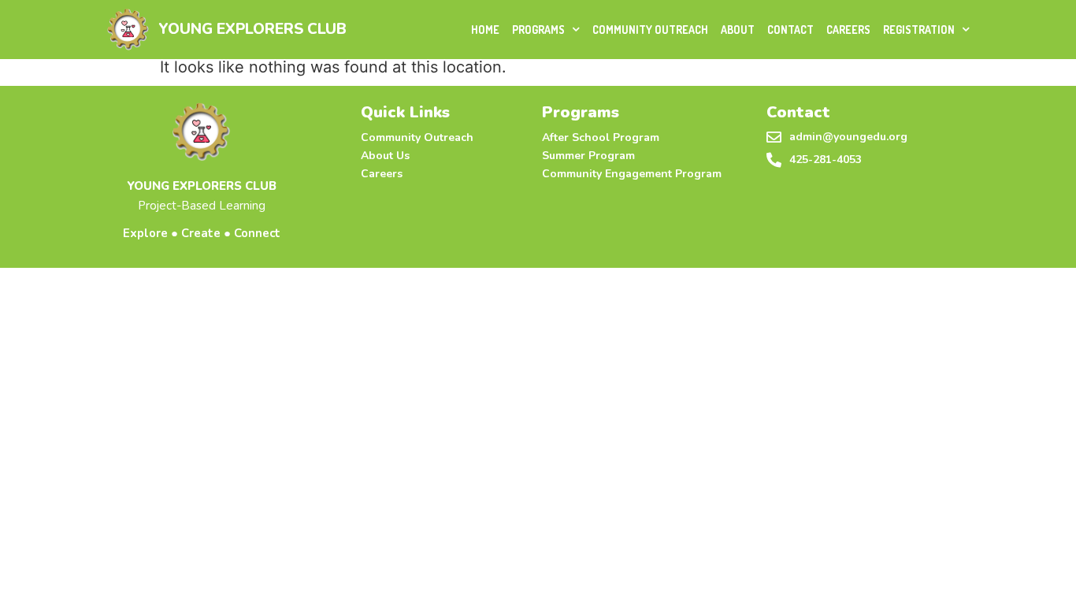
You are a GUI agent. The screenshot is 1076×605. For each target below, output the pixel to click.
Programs (538, 29)
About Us (385, 155)
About (738, 29)
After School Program (600, 137)
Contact (790, 29)
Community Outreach (650, 29)
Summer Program (588, 155)
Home (485, 29)
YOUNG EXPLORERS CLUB (252, 29)
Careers (848, 29)
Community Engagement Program (632, 173)
